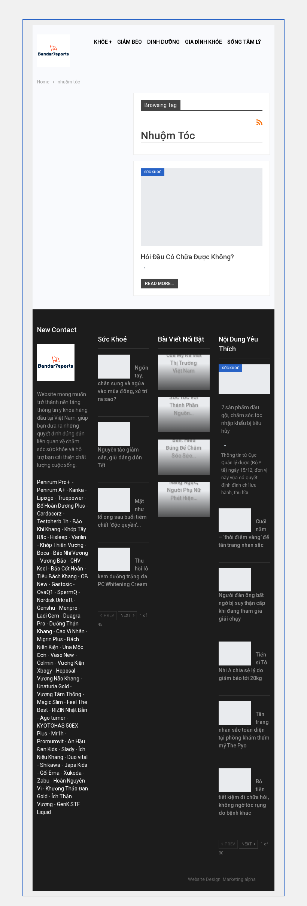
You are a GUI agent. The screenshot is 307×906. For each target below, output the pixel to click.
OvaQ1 (45, 592)
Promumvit (50, 741)
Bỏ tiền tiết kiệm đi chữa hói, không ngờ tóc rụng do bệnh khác (244, 797)
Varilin (79, 537)
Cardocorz (49, 514)
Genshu (46, 608)
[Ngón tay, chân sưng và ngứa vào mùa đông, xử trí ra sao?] (114, 367)
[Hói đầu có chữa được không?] (201, 207)
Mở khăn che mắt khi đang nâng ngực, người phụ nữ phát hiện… (184, 482)
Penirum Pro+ (53, 482)
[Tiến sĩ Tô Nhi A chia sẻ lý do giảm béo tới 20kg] (235, 653)
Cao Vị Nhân (70, 631)
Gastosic (62, 584)
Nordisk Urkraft (55, 600)
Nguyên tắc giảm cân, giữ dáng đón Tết (120, 457)
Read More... (159, 283)
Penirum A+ (51, 490)
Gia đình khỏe (203, 42)
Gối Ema (50, 773)
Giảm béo (129, 42)
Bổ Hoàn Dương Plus (61, 506)
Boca (43, 553)
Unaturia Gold (53, 686)
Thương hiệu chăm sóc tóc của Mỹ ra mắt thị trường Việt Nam (183, 355)
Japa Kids (75, 765)
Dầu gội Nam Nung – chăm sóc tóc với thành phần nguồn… (183, 397)
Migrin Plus (50, 639)
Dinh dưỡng (163, 42)
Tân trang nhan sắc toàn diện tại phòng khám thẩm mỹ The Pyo (244, 730)
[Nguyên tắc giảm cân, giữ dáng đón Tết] (114, 434)
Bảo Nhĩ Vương (70, 553)
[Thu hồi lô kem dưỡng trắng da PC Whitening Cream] (114, 560)
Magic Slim (50, 702)
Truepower (70, 498)
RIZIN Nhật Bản (69, 710)
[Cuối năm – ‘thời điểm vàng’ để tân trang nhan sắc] (235, 520)
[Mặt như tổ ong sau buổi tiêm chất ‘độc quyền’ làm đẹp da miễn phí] (114, 500)
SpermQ (67, 592)
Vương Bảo (53, 561)
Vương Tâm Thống (59, 694)
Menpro (68, 608)
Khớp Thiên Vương (61, 545)
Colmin (45, 663)
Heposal (65, 671)
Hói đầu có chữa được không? (187, 257)
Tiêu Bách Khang (57, 576)
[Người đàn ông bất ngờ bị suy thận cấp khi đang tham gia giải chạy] (235, 580)
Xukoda (73, 773)
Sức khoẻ (152, 172)
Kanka (76, 490)
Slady (68, 749)
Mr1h (57, 734)
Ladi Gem (48, 616)
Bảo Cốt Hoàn (67, 569)
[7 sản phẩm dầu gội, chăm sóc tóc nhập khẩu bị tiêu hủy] (244, 379)
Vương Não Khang (58, 679)
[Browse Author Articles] (144, 267)
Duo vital (77, 757)
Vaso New (62, 655)
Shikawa (50, 765)
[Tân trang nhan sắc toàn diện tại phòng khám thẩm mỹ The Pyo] (235, 713)
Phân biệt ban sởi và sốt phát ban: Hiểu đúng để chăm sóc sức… (183, 440)
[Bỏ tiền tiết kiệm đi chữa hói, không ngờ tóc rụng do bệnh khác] (235, 780)
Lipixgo (45, 498)
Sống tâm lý (244, 42)
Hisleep (58, 537)
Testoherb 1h (53, 521)
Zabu (43, 781)
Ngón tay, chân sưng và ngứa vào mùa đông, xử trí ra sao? (123, 383)
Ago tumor (53, 718)
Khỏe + (103, 42)
